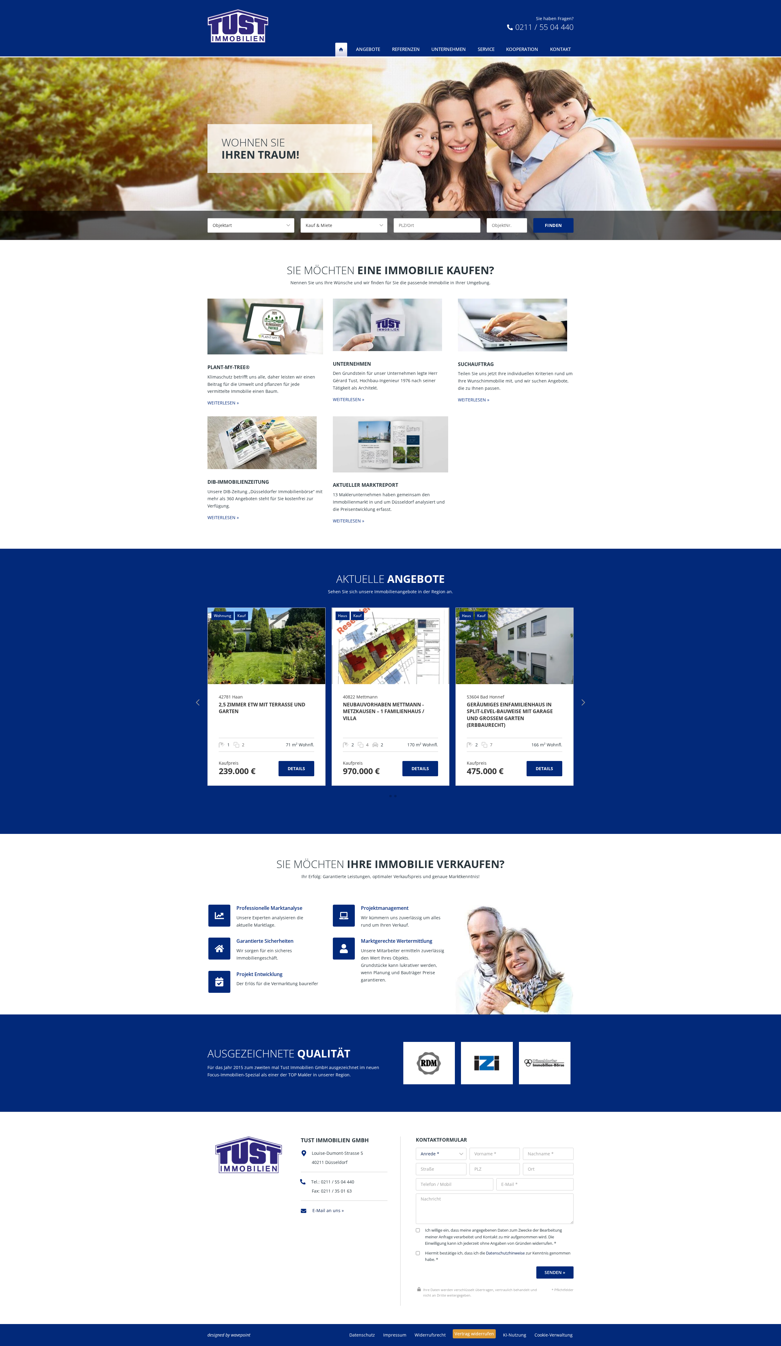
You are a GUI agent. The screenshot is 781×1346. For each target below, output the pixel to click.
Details (296, 768)
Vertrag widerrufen (474, 1334)
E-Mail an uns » (328, 1210)
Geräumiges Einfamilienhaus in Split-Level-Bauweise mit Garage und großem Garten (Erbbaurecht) (510, 714)
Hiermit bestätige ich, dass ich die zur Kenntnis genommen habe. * (497, 1256)
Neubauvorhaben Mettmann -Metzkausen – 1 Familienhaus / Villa (383, 711)
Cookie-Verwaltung (553, 1335)
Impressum (394, 1335)
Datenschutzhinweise (505, 1253)
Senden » (555, 1272)
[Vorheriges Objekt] (197, 702)
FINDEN (553, 225)
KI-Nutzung (514, 1335)
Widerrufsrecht (430, 1335)
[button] (385, 796)
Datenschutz (362, 1335)
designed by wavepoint (228, 1335)
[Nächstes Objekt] (583, 702)
